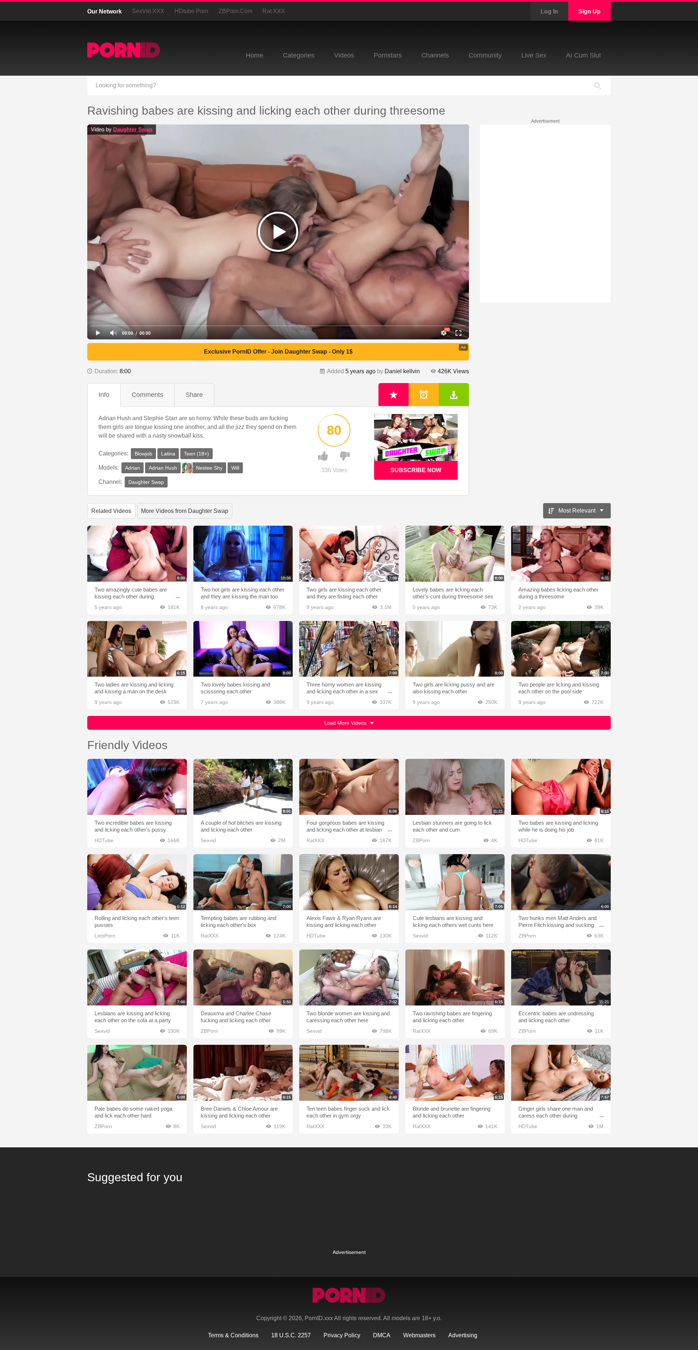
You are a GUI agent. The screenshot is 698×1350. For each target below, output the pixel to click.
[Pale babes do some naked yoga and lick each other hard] (137, 1073)
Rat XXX (273, 11)
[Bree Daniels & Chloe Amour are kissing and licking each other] (243, 1073)
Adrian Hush (163, 468)
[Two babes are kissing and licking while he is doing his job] (561, 787)
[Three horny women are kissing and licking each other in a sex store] (349, 649)
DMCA (381, 1335)
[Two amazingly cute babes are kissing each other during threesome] (137, 554)
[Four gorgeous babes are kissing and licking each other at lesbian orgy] (349, 787)
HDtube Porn (191, 11)
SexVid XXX (148, 11)
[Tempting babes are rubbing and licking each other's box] (243, 882)
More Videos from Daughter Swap (184, 511)
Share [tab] (194, 394)
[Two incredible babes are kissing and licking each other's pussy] (137, 787)
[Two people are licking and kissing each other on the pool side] (561, 649)
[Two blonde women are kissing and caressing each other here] (349, 977)
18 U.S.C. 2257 (291, 1335)
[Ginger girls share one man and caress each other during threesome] (561, 1073)
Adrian (132, 468)
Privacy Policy (342, 1335)
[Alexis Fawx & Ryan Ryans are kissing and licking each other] (349, 882)
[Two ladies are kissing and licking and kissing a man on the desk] (137, 649)
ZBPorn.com (235, 11)
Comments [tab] (147, 394)
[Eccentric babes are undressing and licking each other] (561, 977)
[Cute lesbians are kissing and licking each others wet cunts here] (455, 882)
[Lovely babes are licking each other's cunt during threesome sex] (455, 554)
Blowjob (143, 454)
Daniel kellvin (402, 371)
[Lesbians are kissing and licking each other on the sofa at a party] (137, 977)
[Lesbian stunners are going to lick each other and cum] (455, 787)
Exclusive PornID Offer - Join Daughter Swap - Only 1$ (278, 352)
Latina (168, 454)
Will (235, 468)
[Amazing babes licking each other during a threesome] (561, 554)
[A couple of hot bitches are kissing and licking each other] (243, 787)
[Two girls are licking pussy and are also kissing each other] (455, 649)
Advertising (462, 1335)
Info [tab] (104, 394)
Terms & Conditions (233, 1335)
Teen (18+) (196, 454)
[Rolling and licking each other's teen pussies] (137, 882)
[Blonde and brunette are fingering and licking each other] (455, 1073)
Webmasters (419, 1335)
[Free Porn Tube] (123, 50)
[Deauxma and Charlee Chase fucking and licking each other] (243, 977)
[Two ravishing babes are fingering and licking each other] (455, 977)
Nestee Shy (209, 468)
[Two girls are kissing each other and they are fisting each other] (349, 554)
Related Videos (111, 511)
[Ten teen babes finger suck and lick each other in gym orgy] (349, 1073)
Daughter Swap (132, 129)
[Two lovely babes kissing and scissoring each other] (243, 649)
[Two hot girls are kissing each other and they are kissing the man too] (243, 554)
